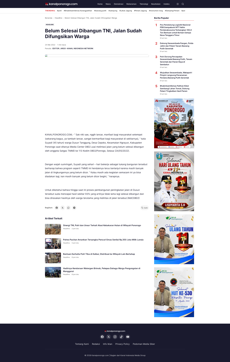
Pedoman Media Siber (144, 344)
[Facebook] (102, 337)
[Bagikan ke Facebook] (56, 207)
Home (99, 4)
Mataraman (131, 4)
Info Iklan (107, 344)
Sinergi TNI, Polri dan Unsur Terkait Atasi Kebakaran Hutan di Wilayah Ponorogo (102, 225)
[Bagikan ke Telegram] (74, 207)
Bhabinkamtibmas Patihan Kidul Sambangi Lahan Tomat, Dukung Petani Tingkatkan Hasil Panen (174, 88)
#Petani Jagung (140, 11)
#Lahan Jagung (125, 11)
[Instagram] (115, 337)
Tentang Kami (82, 344)
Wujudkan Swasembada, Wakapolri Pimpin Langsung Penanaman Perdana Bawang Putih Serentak (176, 75)
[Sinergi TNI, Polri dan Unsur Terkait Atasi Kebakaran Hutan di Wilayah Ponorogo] (53, 229)
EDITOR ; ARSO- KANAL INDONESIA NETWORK (72, 48)
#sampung (112, 11)
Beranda (48, 18)
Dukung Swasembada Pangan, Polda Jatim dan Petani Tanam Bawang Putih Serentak (176, 46)
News (108, 4)
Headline (58, 18)
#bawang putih (100, 11)
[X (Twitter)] (108, 337)
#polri (59, 11)
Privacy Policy (122, 344)
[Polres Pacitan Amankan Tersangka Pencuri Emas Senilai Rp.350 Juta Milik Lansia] (53, 243)
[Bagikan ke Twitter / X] (62, 207)
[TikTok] (121, 337)
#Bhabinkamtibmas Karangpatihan (78, 11)
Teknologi (144, 4)
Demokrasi (118, 4)
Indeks (167, 4)
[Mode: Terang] (177, 4)
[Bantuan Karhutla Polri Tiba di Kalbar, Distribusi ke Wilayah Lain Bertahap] (53, 258)
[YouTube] (127, 337)
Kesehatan (155, 4)
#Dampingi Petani (172, 11)
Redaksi (96, 344)
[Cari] (182, 4)
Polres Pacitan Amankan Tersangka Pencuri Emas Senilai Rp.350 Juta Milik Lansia (103, 240)
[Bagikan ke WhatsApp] (68, 207)
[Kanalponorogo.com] (61, 4)
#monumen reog (156, 11)
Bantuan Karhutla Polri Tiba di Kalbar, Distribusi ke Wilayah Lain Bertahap (99, 254)
